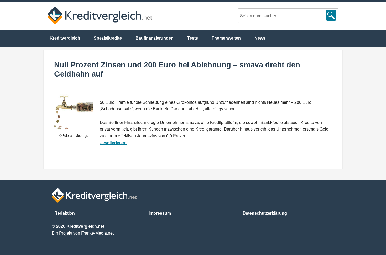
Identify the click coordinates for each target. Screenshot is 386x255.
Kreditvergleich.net (100, 15)
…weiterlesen (113, 142)
